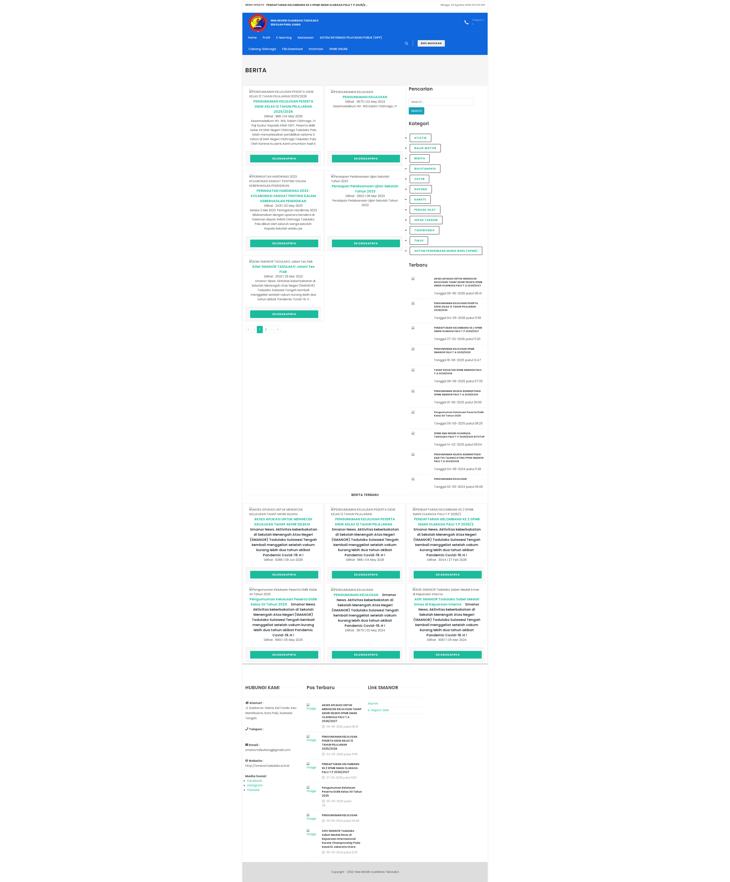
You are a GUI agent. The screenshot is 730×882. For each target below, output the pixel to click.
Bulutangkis (425, 169)
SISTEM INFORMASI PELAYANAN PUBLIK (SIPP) (351, 38)
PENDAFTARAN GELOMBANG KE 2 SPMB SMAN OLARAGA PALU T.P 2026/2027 (340, 768)
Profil (266, 38)
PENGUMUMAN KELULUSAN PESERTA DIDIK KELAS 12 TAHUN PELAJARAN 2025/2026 (283, 106)
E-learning (284, 38)
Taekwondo (424, 230)
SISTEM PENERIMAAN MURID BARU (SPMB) (446, 251)
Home (252, 38)
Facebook (254, 781)
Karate (420, 199)
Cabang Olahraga (262, 49)
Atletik (420, 138)
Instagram (255, 785)
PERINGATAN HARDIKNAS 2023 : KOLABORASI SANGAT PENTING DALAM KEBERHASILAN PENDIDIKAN (283, 195)
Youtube (253, 790)
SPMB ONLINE (338, 49)
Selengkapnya (284, 159)
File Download (292, 49)
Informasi (316, 49)
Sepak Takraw (426, 220)
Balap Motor (425, 148)
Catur (419, 179)
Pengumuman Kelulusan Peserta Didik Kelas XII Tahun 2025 (342, 792)
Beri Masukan (431, 43)
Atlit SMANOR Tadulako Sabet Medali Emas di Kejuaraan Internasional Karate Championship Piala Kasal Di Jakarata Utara (341, 839)
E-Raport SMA (378, 710)
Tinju (419, 240)
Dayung (420, 189)
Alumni (373, 703)
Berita (419, 158)
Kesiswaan (306, 38)
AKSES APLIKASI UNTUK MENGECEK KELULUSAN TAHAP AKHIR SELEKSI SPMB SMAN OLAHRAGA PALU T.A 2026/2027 (342, 713)
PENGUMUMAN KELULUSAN (365, 97)
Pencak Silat (425, 210)
